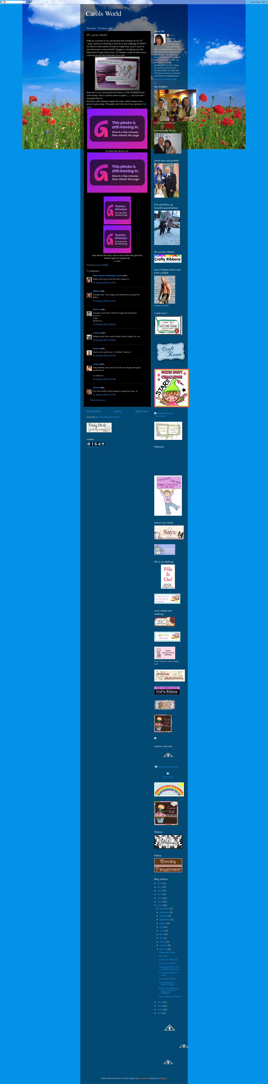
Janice (96, 388)
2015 (159, 894)
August (163, 923)
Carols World (103, 13)
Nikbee (96, 291)
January (163, 949)
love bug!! (163, 956)
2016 (159, 891)
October (163, 916)
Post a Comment (97, 400)
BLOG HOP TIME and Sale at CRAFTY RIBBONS (168, 990)
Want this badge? (168, 777)
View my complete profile (165, 79)
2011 (159, 1002)
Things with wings (167, 952)
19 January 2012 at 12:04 (104, 283)
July (162, 927)
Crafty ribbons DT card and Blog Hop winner (169, 968)
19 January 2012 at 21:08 (104, 356)
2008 (159, 1013)
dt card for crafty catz (168, 960)
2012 (159, 905)
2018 (159, 883)
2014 (159, 898)
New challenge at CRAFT (170, 997)
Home (118, 411)
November (164, 912)
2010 (159, 1006)
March (163, 942)
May (162, 934)
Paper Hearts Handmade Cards (107, 275)
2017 (159, 887)
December (164, 909)
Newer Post (93, 411)
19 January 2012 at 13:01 (104, 301)
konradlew (143, 1078)
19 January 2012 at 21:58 (104, 379)
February (164, 945)
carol (172, 35)
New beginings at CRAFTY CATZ (166, 983)
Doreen (96, 309)
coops (96, 364)
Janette (96, 333)
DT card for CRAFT (167, 963)
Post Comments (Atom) (109, 417)
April (162, 938)
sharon (96, 348)
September (165, 920)
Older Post (141, 411)
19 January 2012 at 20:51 (104, 324)
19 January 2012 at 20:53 (104, 340)
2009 (159, 1010)
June (162, 931)
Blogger (163, 1078)
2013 (159, 902)
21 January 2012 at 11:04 (104, 395)
